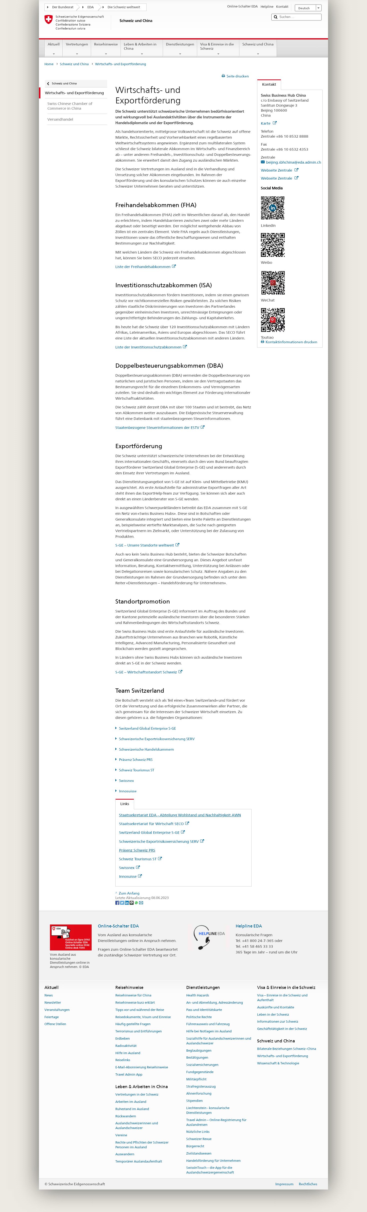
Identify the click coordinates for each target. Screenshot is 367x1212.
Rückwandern (125, 1116)
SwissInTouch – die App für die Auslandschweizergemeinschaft (210, 1170)
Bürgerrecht (195, 1146)
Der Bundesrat (62, 7)
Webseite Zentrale (277, 170)
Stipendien (194, 1101)
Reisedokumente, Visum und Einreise (143, 1017)
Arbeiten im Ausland (130, 1102)
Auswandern (124, 1154)
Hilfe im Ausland (127, 1053)
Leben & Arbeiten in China (140, 46)
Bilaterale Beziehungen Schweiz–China (286, 1049)
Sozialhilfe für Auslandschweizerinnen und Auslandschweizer (218, 1041)
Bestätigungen (197, 1058)
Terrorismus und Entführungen (138, 1031)
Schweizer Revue (198, 1139)
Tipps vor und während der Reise (139, 1010)
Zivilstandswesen (198, 1153)
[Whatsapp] (136, 903)
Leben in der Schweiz (273, 1014)
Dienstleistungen (180, 44)
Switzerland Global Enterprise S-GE (147, 728)
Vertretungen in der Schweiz (137, 1094)
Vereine (121, 1135)
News (48, 995)
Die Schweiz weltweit (124, 7)
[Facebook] (117, 903)
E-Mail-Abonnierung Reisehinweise (141, 1067)
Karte (266, 123)
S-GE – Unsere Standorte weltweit (144, 545)
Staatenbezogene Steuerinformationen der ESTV (157, 427)
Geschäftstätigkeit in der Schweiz (282, 1029)
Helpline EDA (249, 925)
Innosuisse (128, 791)
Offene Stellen (55, 1024)
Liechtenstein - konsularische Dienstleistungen (207, 1110)
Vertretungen (77, 44)
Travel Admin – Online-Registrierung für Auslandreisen (216, 1122)
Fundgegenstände (199, 1072)
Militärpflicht (196, 1079)
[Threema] (132, 903)
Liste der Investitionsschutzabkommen (148, 347)
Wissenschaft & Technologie (278, 1063)
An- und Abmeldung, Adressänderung (214, 1002)
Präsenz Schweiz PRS (136, 760)
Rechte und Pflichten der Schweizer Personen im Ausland (142, 1145)
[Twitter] (122, 903)
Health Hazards (197, 995)
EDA (90, 7)
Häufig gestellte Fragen (133, 1024)
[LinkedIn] (127, 903)
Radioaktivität (126, 1046)
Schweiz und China (258, 44)
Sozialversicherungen (202, 1065)
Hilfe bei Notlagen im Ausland (209, 1031)
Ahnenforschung (198, 1094)
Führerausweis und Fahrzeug (208, 1024)
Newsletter (52, 1002)
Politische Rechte (199, 1017)
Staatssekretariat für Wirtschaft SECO (151, 823)
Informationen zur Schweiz (277, 1022)
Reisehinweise (106, 44)
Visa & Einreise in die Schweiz (217, 46)
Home (48, 64)
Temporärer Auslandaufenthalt (138, 1161)
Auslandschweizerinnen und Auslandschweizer (136, 1126)
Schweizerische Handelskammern (146, 749)
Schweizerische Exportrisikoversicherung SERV (156, 739)
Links (122, 803)
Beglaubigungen (198, 1050)
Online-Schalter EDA (118, 925)
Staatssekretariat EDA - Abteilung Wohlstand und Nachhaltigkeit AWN (180, 815)
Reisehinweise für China (133, 995)
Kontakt (266, 84)
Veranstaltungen (57, 1010)
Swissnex (126, 781)
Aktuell (54, 44)
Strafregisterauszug (201, 1086)
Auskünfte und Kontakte (275, 1007)
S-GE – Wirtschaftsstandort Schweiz (146, 672)
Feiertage (51, 1017)
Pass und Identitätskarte (204, 1010)
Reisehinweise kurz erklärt (135, 1002)
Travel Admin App (128, 1074)
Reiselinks (122, 1060)
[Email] (141, 903)
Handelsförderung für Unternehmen (213, 1161)
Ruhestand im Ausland (132, 1109)
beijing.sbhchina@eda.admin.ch (293, 162)
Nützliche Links (197, 1132)
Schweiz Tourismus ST (136, 770)
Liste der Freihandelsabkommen (143, 266)
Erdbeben (122, 1038)
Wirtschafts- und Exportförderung (282, 1056)
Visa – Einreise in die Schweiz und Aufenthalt (282, 997)
